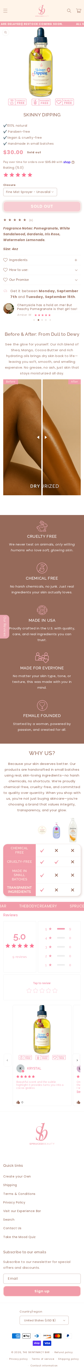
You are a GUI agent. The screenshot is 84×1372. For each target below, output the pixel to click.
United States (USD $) (40, 1320)
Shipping (10, 1185)
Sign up (42, 1291)
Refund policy (63, 1352)
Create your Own (17, 1176)
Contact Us (12, 1228)
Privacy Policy (14, 1202)
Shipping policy (68, 1359)
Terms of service (43, 1359)
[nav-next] (76, 1060)
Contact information (44, 1365)
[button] (5, 10)
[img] (18, 175)
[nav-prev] (7, 1060)
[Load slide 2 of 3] (42, 320)
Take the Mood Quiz (19, 1237)
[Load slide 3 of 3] (46, 320)
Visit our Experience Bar (22, 1211)
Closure (9, 185)
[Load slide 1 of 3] (38, 320)
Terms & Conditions (19, 1194)
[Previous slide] (34, 320)
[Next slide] (50, 320)
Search (9, 1219)
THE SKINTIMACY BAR (36, 1352)
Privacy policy (18, 1359)
